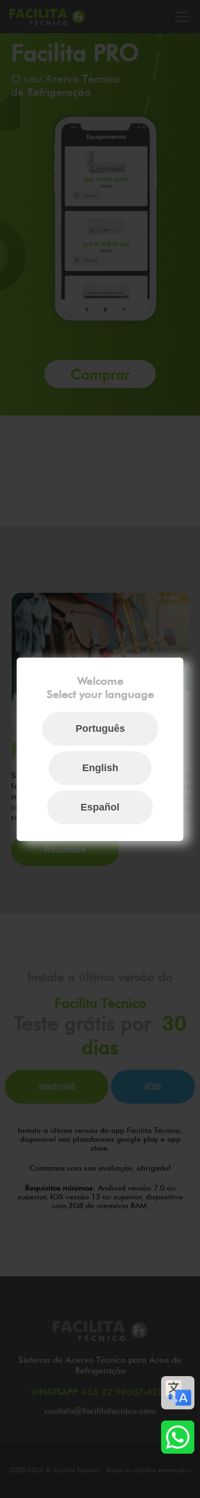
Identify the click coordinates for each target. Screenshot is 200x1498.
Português (100, 728)
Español (100, 807)
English (100, 767)
